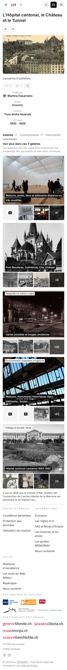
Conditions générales (17, 515)
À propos (41, 515)
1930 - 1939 (17, 123)
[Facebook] (4, 655)
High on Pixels (29, 665)
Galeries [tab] (9, 135)
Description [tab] (53, 135)
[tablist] (33, 135)
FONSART (22, 662)
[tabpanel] (33, 321)
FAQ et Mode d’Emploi (49, 526)
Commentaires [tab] (31, 135)
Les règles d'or (44, 521)
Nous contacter (45, 551)
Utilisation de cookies (17, 530)
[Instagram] (9, 655)
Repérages (10, 583)
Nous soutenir (12, 588)
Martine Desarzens (20, 95)
